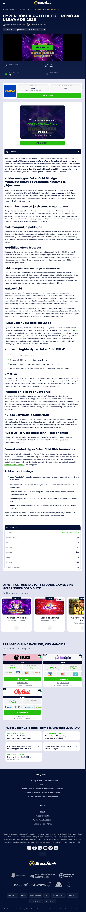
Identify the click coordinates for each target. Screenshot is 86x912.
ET (41, 854)
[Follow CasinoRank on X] (40, 848)
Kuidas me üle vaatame (42, 820)
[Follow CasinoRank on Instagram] (34, 848)
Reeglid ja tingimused (10, 909)
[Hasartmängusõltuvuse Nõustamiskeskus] (42, 875)
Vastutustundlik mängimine (65, 909)
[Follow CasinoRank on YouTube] (45, 848)
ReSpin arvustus (63, 683)
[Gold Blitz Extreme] (49, 614)
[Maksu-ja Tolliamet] (18, 875)
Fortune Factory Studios (70, 532)
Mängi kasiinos (43, 47)
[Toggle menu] (4, 3)
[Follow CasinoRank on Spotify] (50, 848)
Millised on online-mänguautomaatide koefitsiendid (42, 789)
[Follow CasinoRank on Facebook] (29, 848)
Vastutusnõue (35, 909)
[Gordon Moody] (66, 875)
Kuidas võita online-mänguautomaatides (42, 793)
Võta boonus (49, 95)
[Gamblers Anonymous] (58, 884)
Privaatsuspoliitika (42, 816)
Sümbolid (43, 785)
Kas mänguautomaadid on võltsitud (42, 781)
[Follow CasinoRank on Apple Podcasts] (56, 848)
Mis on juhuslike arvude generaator (42, 797)
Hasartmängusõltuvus (48, 909)
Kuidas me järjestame (42, 824)
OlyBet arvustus (22, 716)
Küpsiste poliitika (24, 909)
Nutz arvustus (22, 683)
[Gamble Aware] (32, 884)
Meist (42, 812)
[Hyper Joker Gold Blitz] (16, 614)
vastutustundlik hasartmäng (14, 465)
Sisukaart (78, 909)
